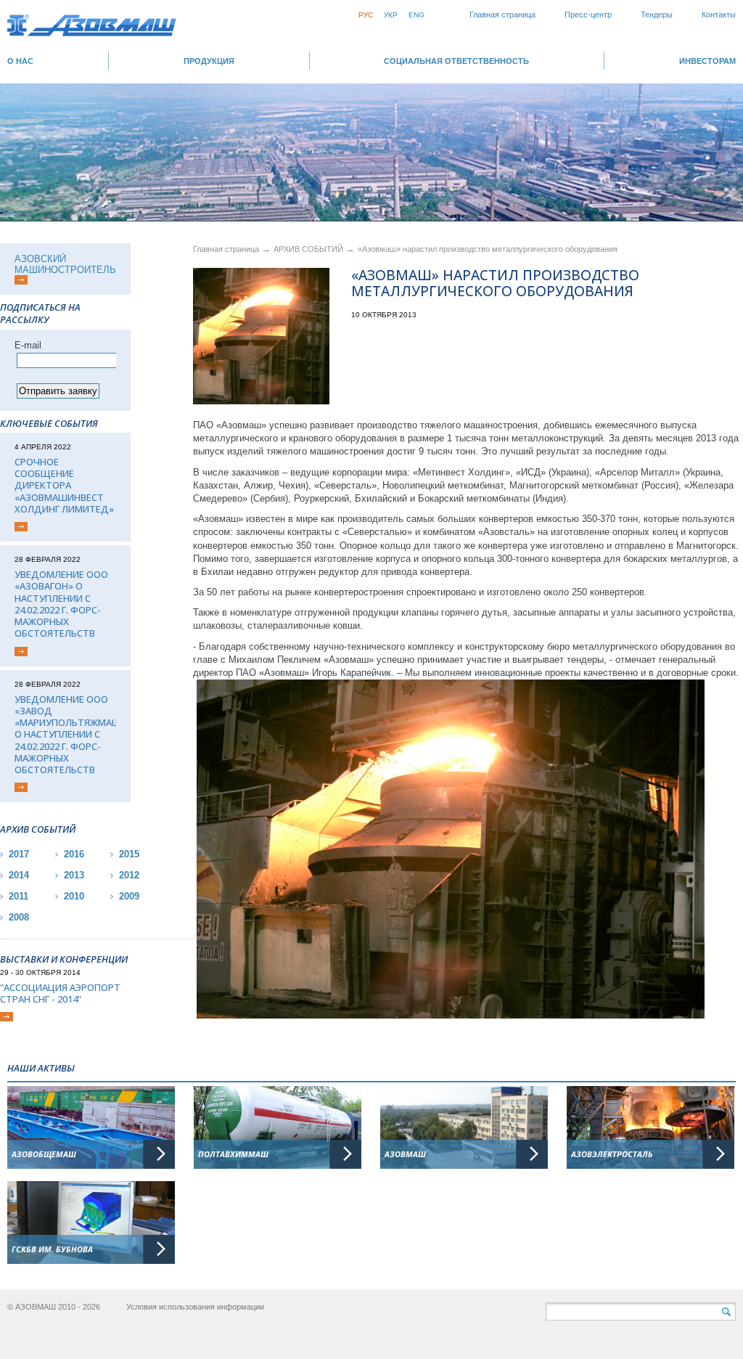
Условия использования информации (195, 1306)
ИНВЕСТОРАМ (707, 61)
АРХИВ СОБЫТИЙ (309, 249)
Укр (391, 15)
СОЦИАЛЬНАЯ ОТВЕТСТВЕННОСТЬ (456, 61)
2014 (19, 875)
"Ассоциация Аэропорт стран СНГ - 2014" (60, 993)
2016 (74, 854)
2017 (19, 854)
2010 (74, 896)
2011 (18, 896)
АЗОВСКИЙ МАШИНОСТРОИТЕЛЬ (65, 264)
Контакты (719, 14)
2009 (129, 896)
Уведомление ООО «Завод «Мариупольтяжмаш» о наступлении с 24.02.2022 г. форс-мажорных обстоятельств (65, 734)
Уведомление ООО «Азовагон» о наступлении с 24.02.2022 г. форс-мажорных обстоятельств (61, 604)
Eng (416, 15)
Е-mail (28, 345)
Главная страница (502, 14)
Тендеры (657, 14)
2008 (19, 917)
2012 (129, 875)
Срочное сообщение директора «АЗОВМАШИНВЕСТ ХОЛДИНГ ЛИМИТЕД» (64, 485)
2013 (74, 875)
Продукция (209, 61)
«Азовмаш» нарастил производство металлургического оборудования (487, 249)
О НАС (20, 61)
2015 (129, 854)
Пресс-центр (588, 14)
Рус (365, 15)
